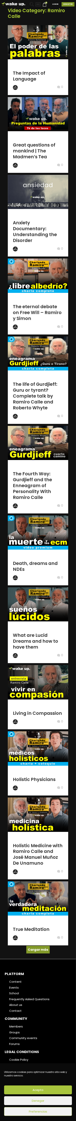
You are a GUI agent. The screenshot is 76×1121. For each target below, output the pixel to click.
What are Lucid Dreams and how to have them (35, 641)
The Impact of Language (29, 76)
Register (68, 4)
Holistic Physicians (34, 779)
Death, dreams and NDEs (35, 566)
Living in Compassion (37, 713)
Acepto (38, 1090)
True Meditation (31, 929)
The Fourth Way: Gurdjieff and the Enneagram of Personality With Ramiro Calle (32, 485)
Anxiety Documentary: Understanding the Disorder (35, 232)
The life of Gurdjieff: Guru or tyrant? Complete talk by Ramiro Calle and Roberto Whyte (35, 396)
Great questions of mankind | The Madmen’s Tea (34, 151)
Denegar (38, 1101)
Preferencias (38, 1111)
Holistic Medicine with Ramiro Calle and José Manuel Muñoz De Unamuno (38, 854)
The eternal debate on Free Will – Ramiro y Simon (37, 312)
